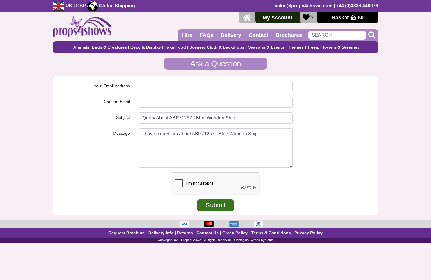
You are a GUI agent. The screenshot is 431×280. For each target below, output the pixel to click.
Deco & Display (145, 47)
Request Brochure (126, 233)
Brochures (289, 35)
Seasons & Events (266, 47)
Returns (185, 233)
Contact (258, 35)
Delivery (231, 35)
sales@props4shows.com (303, 5)
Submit (215, 205)
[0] (306, 17)
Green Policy (235, 233)
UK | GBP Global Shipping (99, 5)
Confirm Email (117, 101)
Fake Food (175, 47)
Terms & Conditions (271, 233)
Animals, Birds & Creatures (100, 47)
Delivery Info (161, 233)
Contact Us (207, 233)
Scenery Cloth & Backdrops (217, 47)
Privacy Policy (308, 233)
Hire (187, 35)
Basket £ (348, 18)
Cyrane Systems (262, 240)
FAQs (206, 35)
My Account (277, 18)
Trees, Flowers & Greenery (333, 47)
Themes (296, 47)
